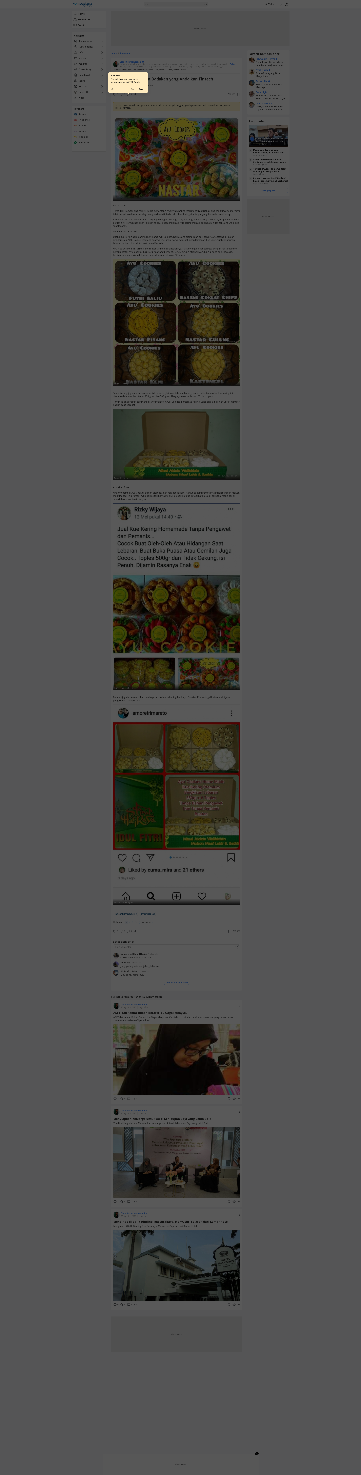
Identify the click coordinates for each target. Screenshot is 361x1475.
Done (141, 89)
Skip (132, 89)
